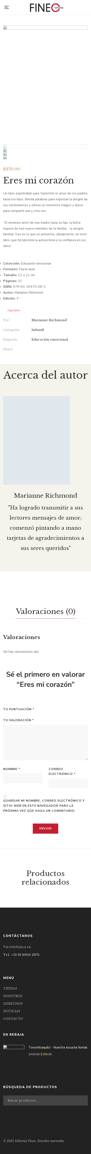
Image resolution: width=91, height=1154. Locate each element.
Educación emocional (50, 339)
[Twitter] (41, 349)
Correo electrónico (62, 771)
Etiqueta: (10, 339)
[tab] (46, 611)
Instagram (15, 962)
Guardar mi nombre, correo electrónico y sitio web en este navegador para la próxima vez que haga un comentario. (44, 806)
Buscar (83, 1100)
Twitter (10, 962)
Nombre (11, 769)
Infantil (38, 330)
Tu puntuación (18, 709)
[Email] (50, 349)
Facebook (4, 962)
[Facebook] (33, 349)
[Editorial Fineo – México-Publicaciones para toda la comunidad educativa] (47, 7)
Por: (6, 320)
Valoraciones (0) (45, 611)
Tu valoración (18, 720)
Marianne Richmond (49, 320)
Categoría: (11, 330)
